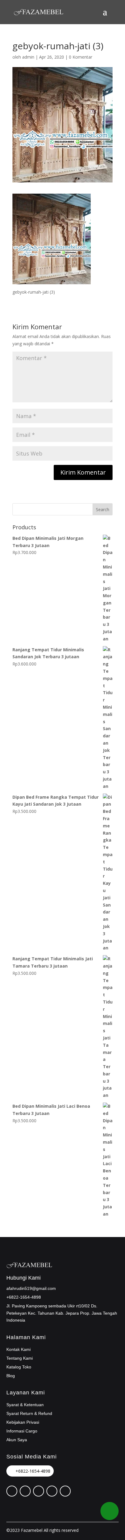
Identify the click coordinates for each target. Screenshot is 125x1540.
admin (28, 57)
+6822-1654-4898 (32, 1471)
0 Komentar (80, 57)
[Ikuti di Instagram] (38, 1491)
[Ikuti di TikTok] (51, 1491)
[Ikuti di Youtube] (65, 1491)
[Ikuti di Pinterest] (11, 1491)
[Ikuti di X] (25, 1491)
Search (102, 509)
